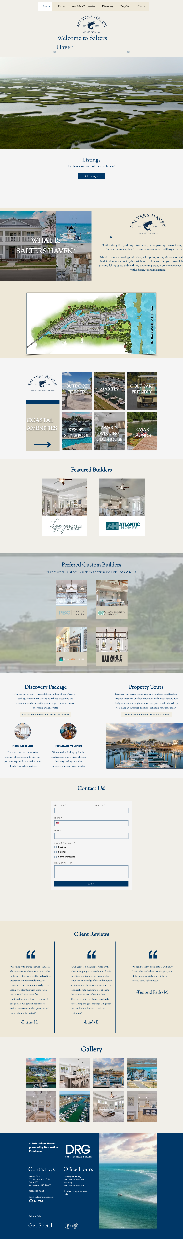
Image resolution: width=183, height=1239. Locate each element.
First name (60, 805)
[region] (65, 508)
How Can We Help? (63, 863)
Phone (58, 818)
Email (57, 830)
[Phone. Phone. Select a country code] (58, 823)
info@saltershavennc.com (41, 1196)
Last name (99, 805)
